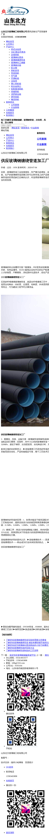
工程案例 (10, 110)
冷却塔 (14, 81)
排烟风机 (15, 91)
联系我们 (10, 115)
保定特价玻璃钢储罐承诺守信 (23, 655)
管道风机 (15, 73)
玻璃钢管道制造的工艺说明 (22, 650)
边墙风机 (15, 55)
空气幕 (14, 76)
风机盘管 (15, 70)
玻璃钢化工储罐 (18, 62)
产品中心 (10, 47)
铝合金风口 (16, 86)
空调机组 (15, 78)
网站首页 (10, 41)
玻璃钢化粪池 (17, 57)
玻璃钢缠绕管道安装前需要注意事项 (26, 640)
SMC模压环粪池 (18, 52)
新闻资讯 (10, 102)
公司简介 (10, 44)
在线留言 (10, 113)
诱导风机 (15, 97)
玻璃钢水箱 (16, 65)
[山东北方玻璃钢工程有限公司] (15, 29)
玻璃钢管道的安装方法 (20, 648)
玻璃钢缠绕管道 (18, 60)
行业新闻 (15, 107)
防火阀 (14, 68)
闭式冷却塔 (16, 49)
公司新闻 (15, 105)
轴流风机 (15, 99)
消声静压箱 (16, 94)
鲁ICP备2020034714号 (18, 758)
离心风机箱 (16, 84)
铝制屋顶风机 (17, 89)
